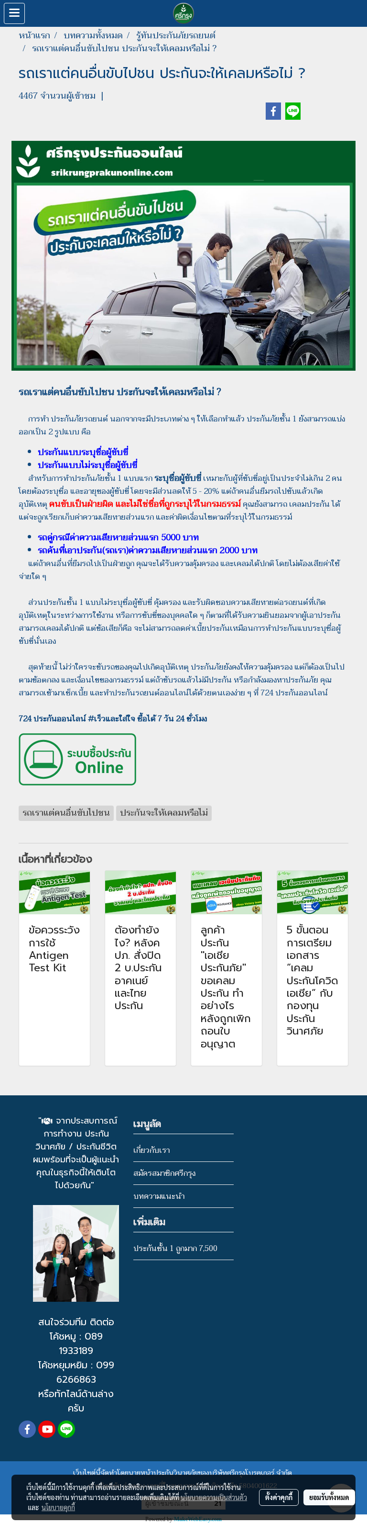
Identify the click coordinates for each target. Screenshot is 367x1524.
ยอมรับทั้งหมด (329, 1497)
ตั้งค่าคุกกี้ (278, 1497)
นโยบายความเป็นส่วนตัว (214, 1497)
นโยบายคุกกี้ (58, 1507)
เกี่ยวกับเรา (151, 1150)
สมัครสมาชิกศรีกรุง (164, 1173)
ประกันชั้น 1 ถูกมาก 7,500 (175, 1248)
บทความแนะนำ (158, 1196)
